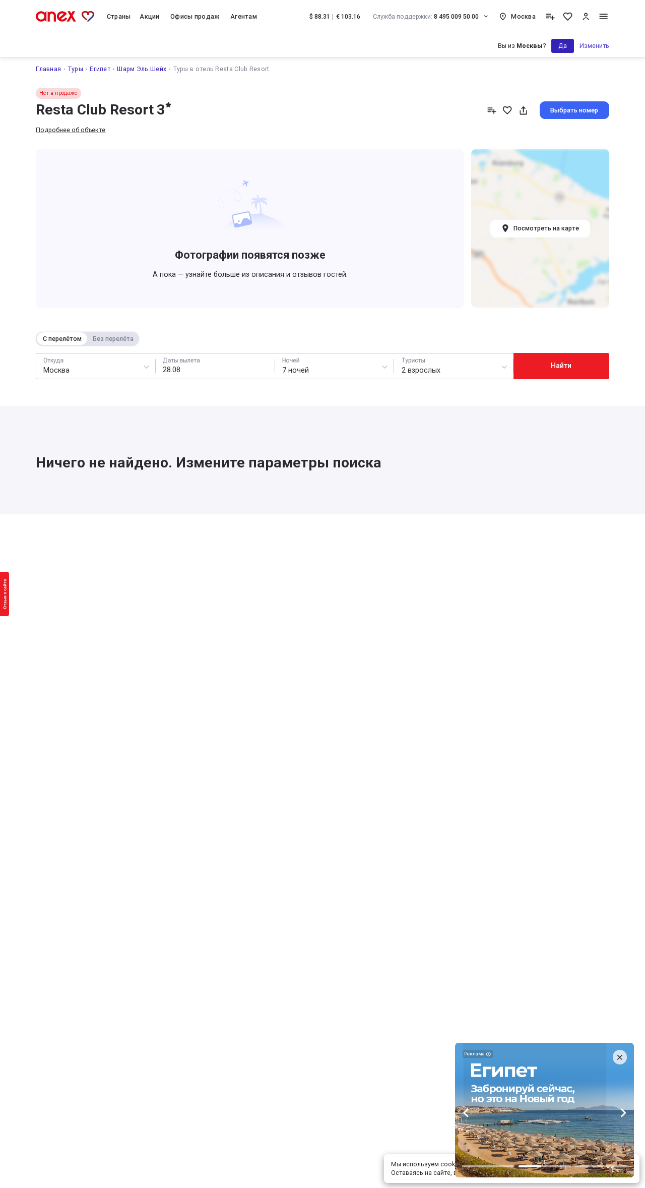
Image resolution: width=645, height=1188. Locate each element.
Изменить (594, 45)
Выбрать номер (574, 110)
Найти (561, 366)
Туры (75, 69)
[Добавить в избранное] (507, 110)
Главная (48, 69)
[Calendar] (215, 366)
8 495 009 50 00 (426, 16)
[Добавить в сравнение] (491, 110)
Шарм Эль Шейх (141, 69)
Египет (100, 69)
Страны (119, 16)
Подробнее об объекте (70, 130)
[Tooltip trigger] (550, 16)
